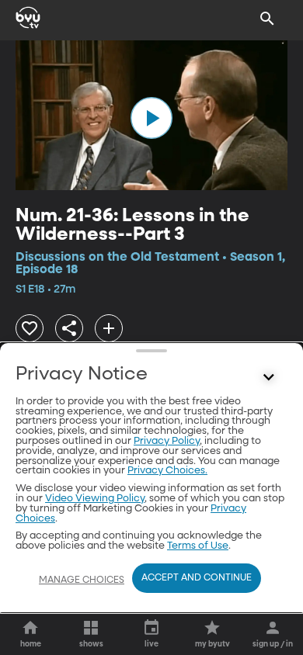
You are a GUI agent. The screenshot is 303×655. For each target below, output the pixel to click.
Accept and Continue (196, 578)
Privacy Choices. (167, 471)
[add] (109, 328)
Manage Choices (81, 580)
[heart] (30, 328)
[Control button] (268, 378)
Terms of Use (197, 546)
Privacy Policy (167, 441)
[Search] (267, 18)
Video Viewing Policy (95, 499)
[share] (69, 328)
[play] (151, 118)
